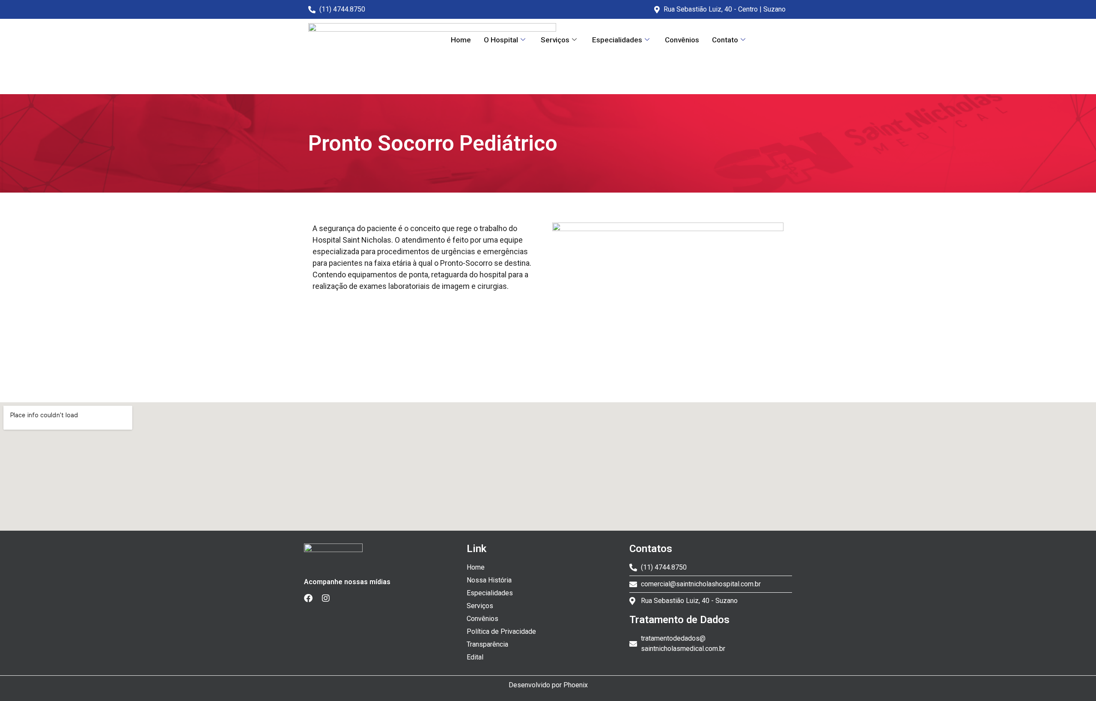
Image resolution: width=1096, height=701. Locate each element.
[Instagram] (329, 601)
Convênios (682, 40)
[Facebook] (311, 601)
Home (461, 40)
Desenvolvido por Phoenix (548, 685)
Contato (725, 40)
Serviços (555, 40)
